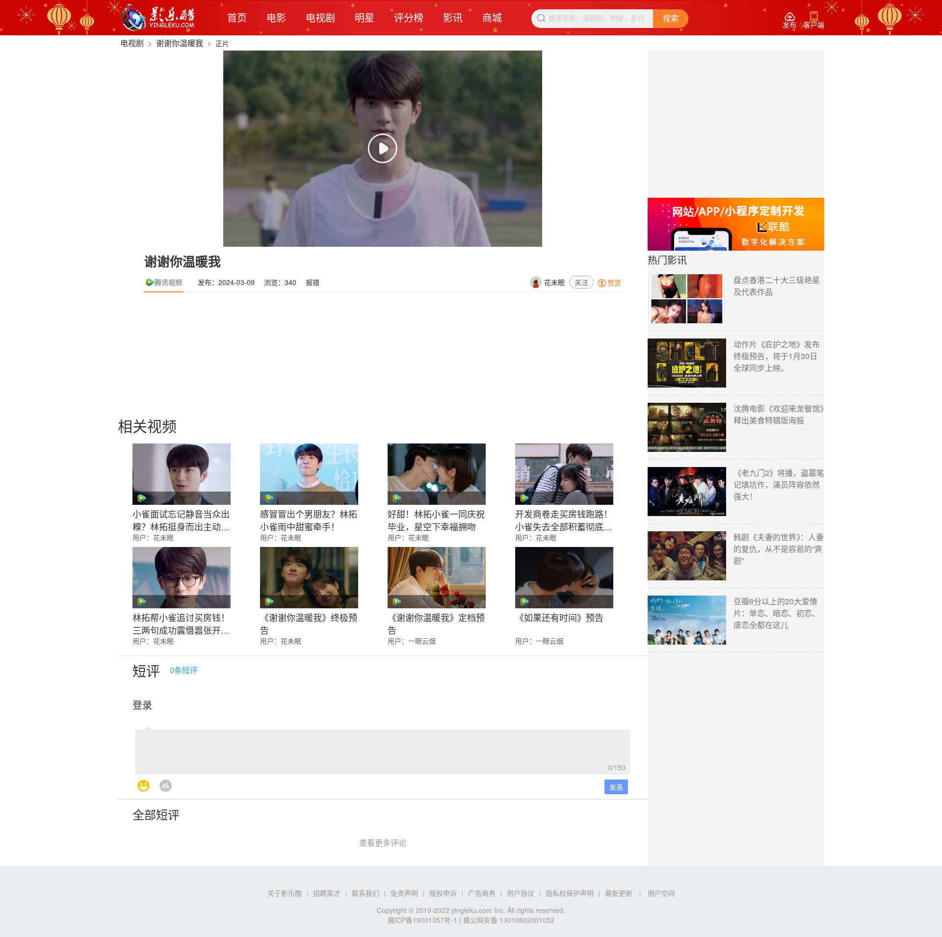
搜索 (671, 18)
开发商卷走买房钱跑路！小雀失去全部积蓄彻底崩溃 (563, 519)
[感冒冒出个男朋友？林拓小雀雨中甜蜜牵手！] (309, 474)
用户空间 (661, 893)
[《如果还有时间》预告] (564, 577)
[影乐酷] (158, 17)
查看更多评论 (382, 842)
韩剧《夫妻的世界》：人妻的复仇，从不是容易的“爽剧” (778, 548)
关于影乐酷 (284, 893)
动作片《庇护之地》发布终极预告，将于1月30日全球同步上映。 (776, 355)
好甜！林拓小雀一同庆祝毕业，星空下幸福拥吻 (436, 519)
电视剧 (320, 17)
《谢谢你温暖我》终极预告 (308, 622)
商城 (492, 17)
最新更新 (618, 893)
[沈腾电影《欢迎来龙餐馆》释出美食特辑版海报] (687, 427)
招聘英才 (326, 893)
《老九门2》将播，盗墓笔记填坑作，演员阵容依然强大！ (778, 484)
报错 (312, 282)
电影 (276, 17)
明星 (364, 17)
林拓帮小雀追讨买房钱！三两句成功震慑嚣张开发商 (181, 622)
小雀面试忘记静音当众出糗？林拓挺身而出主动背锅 (181, 519)
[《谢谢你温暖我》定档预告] (437, 577)
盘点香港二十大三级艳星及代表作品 (776, 285)
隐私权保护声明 (570, 893)
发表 (616, 787)
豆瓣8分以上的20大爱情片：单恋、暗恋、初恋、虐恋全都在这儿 (776, 613)
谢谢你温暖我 (179, 43)
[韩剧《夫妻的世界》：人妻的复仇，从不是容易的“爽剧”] (687, 555)
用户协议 (520, 893)
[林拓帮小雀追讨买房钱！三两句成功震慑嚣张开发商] (181, 577)
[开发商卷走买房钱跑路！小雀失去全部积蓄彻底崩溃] (564, 474)
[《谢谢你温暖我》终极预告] (309, 577)
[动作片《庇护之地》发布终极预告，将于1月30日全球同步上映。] (687, 363)
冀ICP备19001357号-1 (422, 920)
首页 (237, 17)
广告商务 (482, 893)
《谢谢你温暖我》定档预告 (436, 622)
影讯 (453, 17)
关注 (581, 282)
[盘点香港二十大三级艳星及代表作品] (687, 298)
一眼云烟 (422, 641)
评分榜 (408, 17)
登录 (142, 705)
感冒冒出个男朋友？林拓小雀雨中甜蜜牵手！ (308, 519)
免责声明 (404, 893)
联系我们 (365, 893)
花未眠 (554, 282)
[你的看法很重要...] (382, 749)
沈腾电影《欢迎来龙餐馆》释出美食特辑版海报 (778, 414)
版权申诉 (443, 893)
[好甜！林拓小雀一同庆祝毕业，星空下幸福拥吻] (437, 474)
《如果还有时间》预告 (559, 617)
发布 (789, 20)
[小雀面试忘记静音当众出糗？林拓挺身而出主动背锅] (181, 474)
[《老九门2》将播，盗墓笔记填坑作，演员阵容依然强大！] (687, 491)
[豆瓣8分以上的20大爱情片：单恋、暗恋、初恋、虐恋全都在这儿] (687, 620)
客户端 (814, 20)
